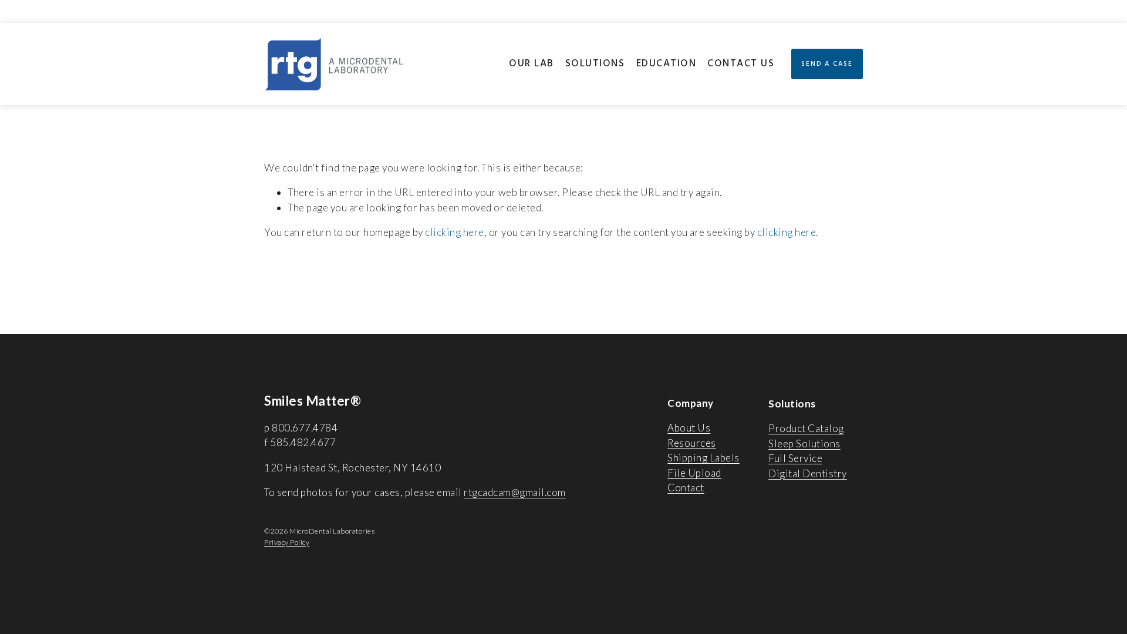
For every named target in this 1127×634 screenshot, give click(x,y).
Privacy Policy (286, 542)
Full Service (795, 458)
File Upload (694, 473)
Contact (685, 487)
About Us (688, 427)
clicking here (454, 232)
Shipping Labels (703, 457)
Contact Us (740, 64)
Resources (691, 443)
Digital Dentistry (807, 473)
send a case (827, 64)
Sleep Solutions (804, 443)
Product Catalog (806, 428)
